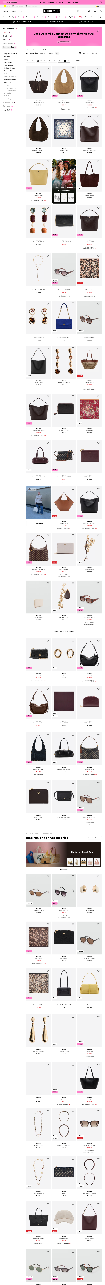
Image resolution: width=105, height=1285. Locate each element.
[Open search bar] (99, 17)
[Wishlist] (95, 11)
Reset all (77, 60)
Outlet (8, 6)
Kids (20, 11)
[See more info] (38, 108)
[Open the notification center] (89, 11)
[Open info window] (100, 2)
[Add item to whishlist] (47, 68)
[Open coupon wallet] (77, 11)
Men (14, 11)
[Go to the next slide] (100, 837)
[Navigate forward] (96, 17)
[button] (83, 53)
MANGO (46, 50)
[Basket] (100, 11)
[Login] (83, 11)
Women (6, 11)
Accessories (37, 50)
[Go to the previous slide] (89, 837)
